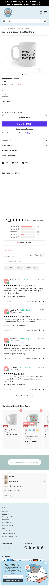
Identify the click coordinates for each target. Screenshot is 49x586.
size (35, 268)
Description (7, 140)
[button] (40, 301)
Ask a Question (8, 155)
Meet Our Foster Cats (9, 534)
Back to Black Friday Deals (26, 462)
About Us (5, 511)
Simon (19, 268)
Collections (11, 28)
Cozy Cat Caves (34, 4)
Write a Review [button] (25, 243)
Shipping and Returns (9, 517)
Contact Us (6, 514)
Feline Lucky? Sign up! (12, 580)
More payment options (24, 129)
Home (4, 28)
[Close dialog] (46, 563)
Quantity (6, 102)
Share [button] (8, 301)
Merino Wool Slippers (16, 4)
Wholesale (5, 520)
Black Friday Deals (23, 28)
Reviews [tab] (8, 250)
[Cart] (40, 12)
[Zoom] (39, 69)
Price (4, 81)
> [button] (32, 395)
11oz (5, 95)
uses (28, 268)
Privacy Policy (6, 522)
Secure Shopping (7, 525)
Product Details (8, 145)
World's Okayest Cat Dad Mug (14, 296)
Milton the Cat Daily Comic (11, 531)
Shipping (5, 112)
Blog (3, 528)
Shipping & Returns (10, 150)
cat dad (8, 268)
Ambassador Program (9, 536)
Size (3, 91)
